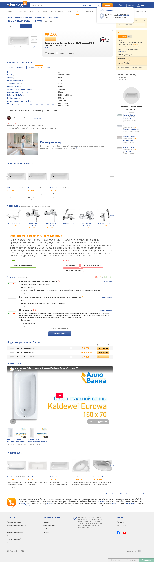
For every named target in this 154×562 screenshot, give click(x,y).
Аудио (45, 11)
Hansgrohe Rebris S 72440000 (32, 224)
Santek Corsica (33, 477)
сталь (60, 81)
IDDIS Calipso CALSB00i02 (14, 223)
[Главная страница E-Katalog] (17, 5)
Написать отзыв (23, 277)
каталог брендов (25, 505)
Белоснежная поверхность (23, 265)
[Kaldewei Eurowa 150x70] (34, 39)
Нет (14, 284)
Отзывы (36, 26)
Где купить (13, 26)
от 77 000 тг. (55, 479)
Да (9, 284)
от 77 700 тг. (87, 227)
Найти (107, 5)
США (45, 529)
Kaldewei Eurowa (15, 188)
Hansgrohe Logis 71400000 (51, 224)
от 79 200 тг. (33, 227)
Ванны (50, 17)
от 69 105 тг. (51, 227)
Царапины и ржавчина (92, 265)
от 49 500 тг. (15, 226)
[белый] (71, 348)
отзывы (50, 503)
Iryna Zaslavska (17, 119)
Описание (26, 26)
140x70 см (31, 67)
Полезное (65, 26)
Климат (69, 11)
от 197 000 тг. (33, 479)
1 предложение (103, 348)
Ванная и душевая (39, 17)
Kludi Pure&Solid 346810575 (86, 224)
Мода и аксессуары (140, 11)
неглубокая (20, 67)
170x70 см (47, 67)
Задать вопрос (52, 26)
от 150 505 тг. (98, 479)
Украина (46, 522)
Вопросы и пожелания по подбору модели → (131, 67)
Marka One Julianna (99, 477)
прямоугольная (64, 75)
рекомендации (130, 503)
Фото (31, 11)
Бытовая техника (57, 11)
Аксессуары (79, 26)
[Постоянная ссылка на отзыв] (112, 281)
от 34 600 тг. (105, 226)
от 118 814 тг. (77, 479)
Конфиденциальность (15, 532)
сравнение (101, 501)
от (12, 190)
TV (38, 11)
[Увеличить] (18, 40)
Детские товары (88, 11)
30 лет (60, 92)
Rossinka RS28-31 (68, 223)
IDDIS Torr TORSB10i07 (104, 223)
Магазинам (11, 529)
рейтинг (115, 503)
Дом (77, 11)
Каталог (9, 17)
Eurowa (11, 67)
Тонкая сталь (71, 265)
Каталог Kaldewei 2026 (13, 128)
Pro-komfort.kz (49, 48)
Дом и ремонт (18, 17)
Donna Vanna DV (18, 477)
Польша (46, 532)
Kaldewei (56, 17)
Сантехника (28, 17)
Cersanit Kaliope (77, 477)
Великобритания (49, 525)
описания (22, 503)
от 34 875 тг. (69, 226)
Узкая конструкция (73, 270)
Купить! (50, 39)
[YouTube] (124, 533)
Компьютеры (21, 11)
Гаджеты (10, 11)
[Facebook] (118, 532)
